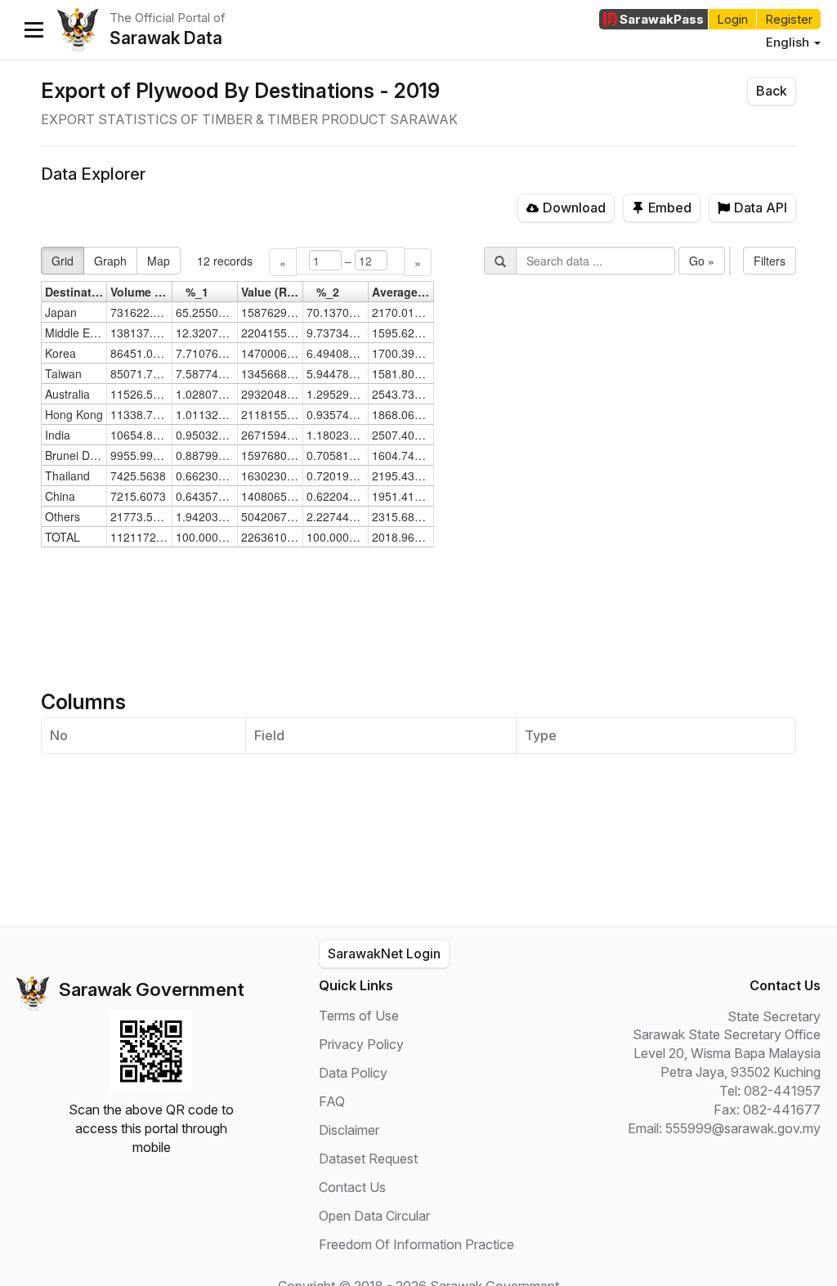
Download (574, 207)
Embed (670, 207)
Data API (760, 207)
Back (771, 91)
